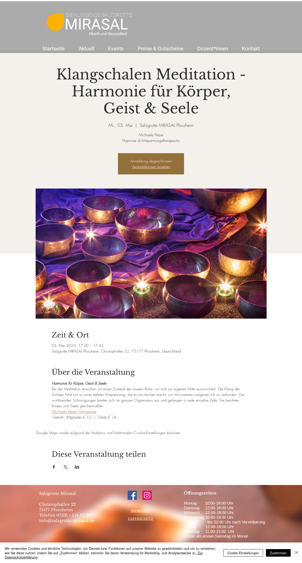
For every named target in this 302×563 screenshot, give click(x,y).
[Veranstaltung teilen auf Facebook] (54, 467)
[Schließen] (296, 552)
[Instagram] (147, 495)
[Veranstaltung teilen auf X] (65, 467)
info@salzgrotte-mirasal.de (67, 520)
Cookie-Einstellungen (243, 553)
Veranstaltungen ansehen (151, 166)
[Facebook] (132, 495)
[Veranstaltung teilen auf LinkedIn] (77, 467)
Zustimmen (278, 553)
